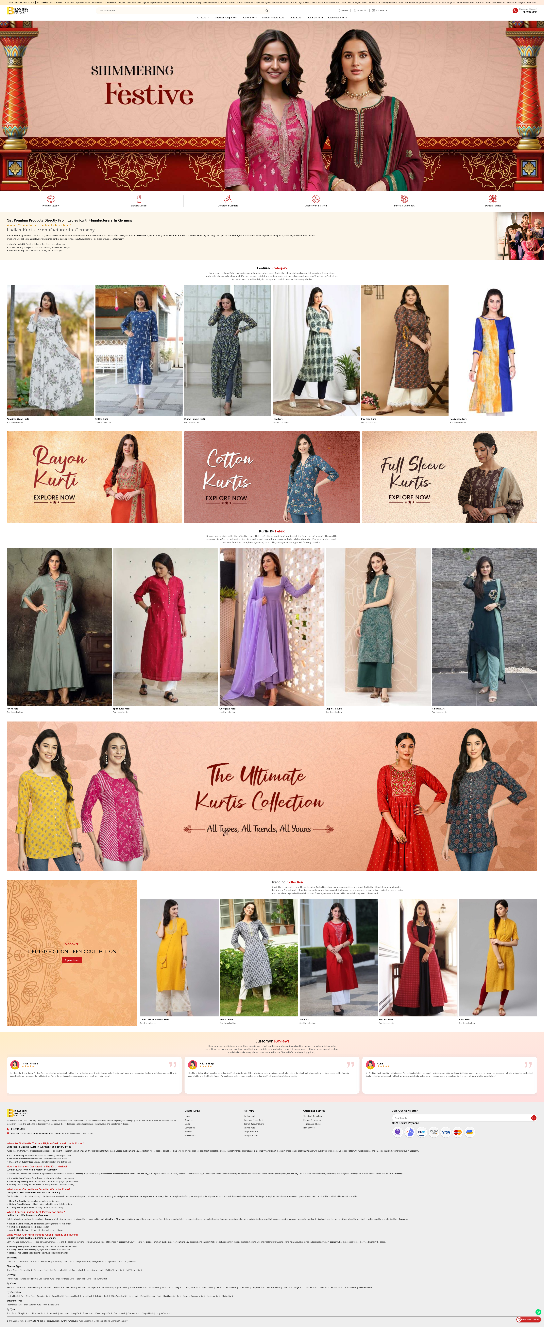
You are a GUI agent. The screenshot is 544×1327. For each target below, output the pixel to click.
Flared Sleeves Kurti (94, 1270)
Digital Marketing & (102, 1320)
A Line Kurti (52, 1313)
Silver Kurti (324, 1287)
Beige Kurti (299, 1287)
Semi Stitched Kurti (32, 1304)
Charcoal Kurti (350, 1287)
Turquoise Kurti (258, 1287)
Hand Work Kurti (100, 1279)
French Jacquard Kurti (254, 1124)
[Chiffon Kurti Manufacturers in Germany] (484, 627)
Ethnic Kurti (133, 1296)
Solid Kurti (464, 1019)
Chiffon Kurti (438, 708)
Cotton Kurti (250, 17)
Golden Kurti (311, 1287)
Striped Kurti (148, 1313)
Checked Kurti (134, 1313)
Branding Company (119, 1320)
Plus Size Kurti (315, 17)
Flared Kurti (88, 1313)
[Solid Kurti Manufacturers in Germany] (498, 958)
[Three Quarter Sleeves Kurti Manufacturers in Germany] (179, 958)
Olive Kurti (287, 1287)
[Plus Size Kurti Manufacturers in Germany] (405, 350)
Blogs (187, 1124)
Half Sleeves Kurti (75, 1270)
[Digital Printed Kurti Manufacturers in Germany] (227, 350)
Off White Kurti (273, 1287)
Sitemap (188, 1131)
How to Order (309, 1127)
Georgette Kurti (227, 708)
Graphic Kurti (119, 1313)
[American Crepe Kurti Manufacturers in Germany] (50, 350)
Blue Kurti (21, 1287)
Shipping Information (312, 1116)
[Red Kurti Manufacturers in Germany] (338, 958)
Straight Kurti (24, 1313)
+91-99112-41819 (529, 12)
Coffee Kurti (244, 1287)
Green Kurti (33, 1287)
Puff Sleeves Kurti (134, 1270)
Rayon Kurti (13, 708)
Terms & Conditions (312, 1124)
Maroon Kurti (167, 1287)
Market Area (190, 1135)
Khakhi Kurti (336, 1287)
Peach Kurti (231, 1287)
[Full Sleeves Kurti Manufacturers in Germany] (449, 477)
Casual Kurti (57, 1296)
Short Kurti (64, 1313)
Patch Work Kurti (83, 1279)
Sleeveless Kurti (41, 1270)
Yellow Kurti (58, 1287)
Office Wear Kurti (118, 1296)
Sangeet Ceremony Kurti (194, 1296)
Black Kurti (71, 1287)
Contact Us (381, 10)
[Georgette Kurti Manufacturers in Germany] (272, 627)
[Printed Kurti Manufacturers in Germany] (259, 958)
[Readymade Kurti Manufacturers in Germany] (493, 350)
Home (344, 10)
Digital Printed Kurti (273, 17)
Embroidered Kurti (28, 1279)
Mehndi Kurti (207, 1287)
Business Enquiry (530, 1319)
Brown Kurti (107, 1287)
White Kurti (154, 1287)
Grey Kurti (179, 1287)
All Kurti (201, 17)
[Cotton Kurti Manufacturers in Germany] (139, 350)
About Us (361, 10)
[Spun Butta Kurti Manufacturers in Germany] (165, 627)
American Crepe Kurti (226, 17)
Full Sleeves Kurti (58, 1270)
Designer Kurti (213, 1296)
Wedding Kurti (43, 1296)
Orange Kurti (94, 1287)
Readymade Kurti (337, 17)
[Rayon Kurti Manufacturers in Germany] (94, 477)
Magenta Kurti (121, 1287)
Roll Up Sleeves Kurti (114, 1270)
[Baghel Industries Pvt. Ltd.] (17, 10)
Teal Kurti (219, 1287)
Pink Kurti (82, 1287)
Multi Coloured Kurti (138, 1287)
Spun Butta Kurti (121, 708)
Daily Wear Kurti (101, 1296)
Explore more (72, 960)
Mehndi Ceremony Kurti (150, 1296)
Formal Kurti (87, 1296)
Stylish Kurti (227, 1296)
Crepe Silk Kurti (334, 708)
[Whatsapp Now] (538, 1312)
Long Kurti (295, 17)
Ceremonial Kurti (72, 1296)
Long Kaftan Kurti (163, 1313)
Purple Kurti (46, 1287)
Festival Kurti (386, 1019)
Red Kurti (304, 1019)
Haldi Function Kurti (172, 1296)
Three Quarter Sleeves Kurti (154, 1019)
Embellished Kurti (46, 1279)
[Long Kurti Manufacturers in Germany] (316, 350)
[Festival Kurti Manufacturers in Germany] (418, 958)
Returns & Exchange (312, 1120)
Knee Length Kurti (103, 1313)
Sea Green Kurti (365, 1287)
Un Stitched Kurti (51, 1304)
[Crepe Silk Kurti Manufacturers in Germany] (378, 627)
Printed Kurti (226, 1019)
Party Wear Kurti (28, 1296)
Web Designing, (86, 1320)
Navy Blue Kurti (193, 1287)
